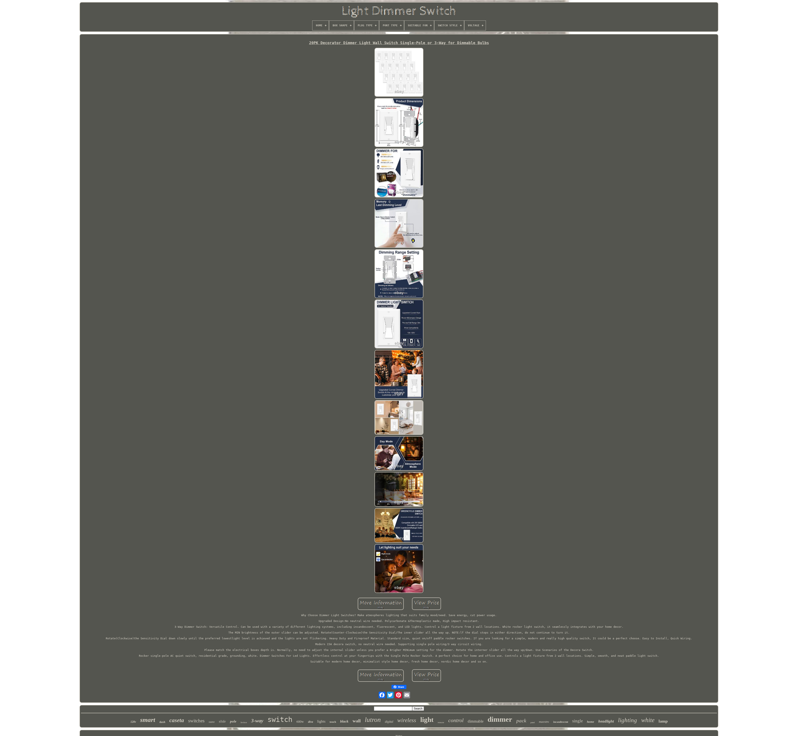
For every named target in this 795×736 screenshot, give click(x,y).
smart (147, 719)
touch (333, 721)
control (456, 720)
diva (310, 721)
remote (441, 722)
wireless (406, 720)
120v (133, 721)
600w (300, 721)
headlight (606, 721)
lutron (373, 719)
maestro (544, 721)
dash (162, 722)
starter (212, 721)
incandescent (560, 721)
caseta (176, 720)
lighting (627, 720)
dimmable (475, 721)
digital (389, 721)
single (577, 720)
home (590, 721)
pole (233, 721)
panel (532, 722)
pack (521, 720)
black (344, 721)
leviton (244, 722)
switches (196, 720)
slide (222, 721)
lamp (663, 721)
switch (279, 719)
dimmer (500, 719)
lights (321, 721)
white (647, 720)
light (427, 719)
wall (357, 720)
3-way (257, 720)
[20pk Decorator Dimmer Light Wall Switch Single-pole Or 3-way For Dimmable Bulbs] (399, 72)
